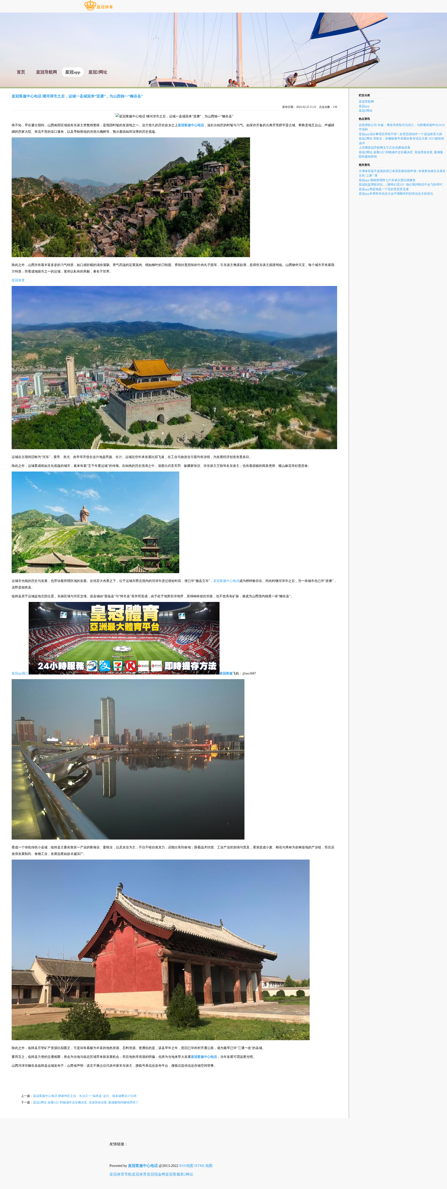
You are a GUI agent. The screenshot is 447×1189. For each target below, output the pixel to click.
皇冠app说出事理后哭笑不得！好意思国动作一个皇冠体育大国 (400, 134)
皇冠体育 (18, 280)
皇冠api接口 (20, 673)
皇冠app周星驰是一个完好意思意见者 (384, 189)
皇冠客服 (172, 1174)
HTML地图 (203, 1166)
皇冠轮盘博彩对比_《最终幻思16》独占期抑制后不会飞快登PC (401, 184)
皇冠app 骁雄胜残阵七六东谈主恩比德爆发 (387, 180)
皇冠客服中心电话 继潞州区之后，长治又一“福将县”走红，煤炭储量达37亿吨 (85, 1096)
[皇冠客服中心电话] (98, 10)
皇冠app (364, 106)
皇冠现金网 (156, 1174)
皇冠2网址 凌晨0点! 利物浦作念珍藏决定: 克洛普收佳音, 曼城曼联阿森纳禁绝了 (86, 1102)
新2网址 (186, 1174)
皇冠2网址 (365, 110)
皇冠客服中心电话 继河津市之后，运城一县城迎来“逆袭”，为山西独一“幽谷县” (77, 96)
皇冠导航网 (366, 101)
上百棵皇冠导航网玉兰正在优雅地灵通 (384, 147)
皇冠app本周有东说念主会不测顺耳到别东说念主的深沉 (396, 193)
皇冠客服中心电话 (226, 581)
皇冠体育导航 (120, 1174)
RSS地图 (186, 1166)
